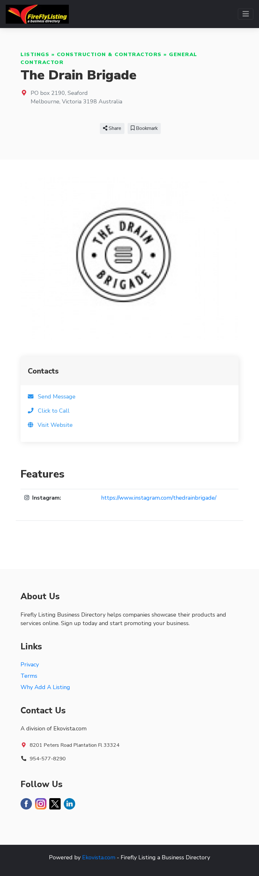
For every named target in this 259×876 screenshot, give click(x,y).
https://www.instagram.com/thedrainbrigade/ (158, 498)
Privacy (30, 664)
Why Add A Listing (45, 687)
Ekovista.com (98, 857)
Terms (29, 676)
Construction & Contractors (109, 54)
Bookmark (146, 128)
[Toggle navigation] (245, 14)
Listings (35, 54)
